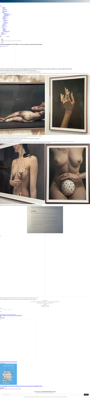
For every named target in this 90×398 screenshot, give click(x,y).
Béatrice (1, 363)
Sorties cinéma (4, 23)
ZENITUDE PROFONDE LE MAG (4, 3)
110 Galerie (3, 314)
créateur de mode (5, 28)
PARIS (2, 42)
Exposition (12, 314)
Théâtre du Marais (6, 15)
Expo (9, 314)
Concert (5, 21)
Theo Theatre (4, 16)
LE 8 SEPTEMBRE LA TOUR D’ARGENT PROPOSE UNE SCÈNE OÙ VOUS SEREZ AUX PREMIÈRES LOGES (21, 386)
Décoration (4, 7)
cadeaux (4, 8)
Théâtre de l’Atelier (6, 13)
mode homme (4, 29)
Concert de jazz (6, 22)
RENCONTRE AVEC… (4, 33)
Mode (13, 314)
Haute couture (4, 30)
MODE (2, 27)
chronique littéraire (6, 20)
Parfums (4, 26)
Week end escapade (5, 11)
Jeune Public (4, 17)
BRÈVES (2, 34)
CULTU (6, 314)
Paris (15, 314)
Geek (3, 10)
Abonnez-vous (86, 394)
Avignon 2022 (4, 18)
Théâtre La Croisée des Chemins (7, 14)
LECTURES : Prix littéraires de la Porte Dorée (8, 361)
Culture (8, 314)
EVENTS (2, 32)
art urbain (4, 24)
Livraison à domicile (5, 9)
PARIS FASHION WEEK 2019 (6, 31)
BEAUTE (2, 25)
